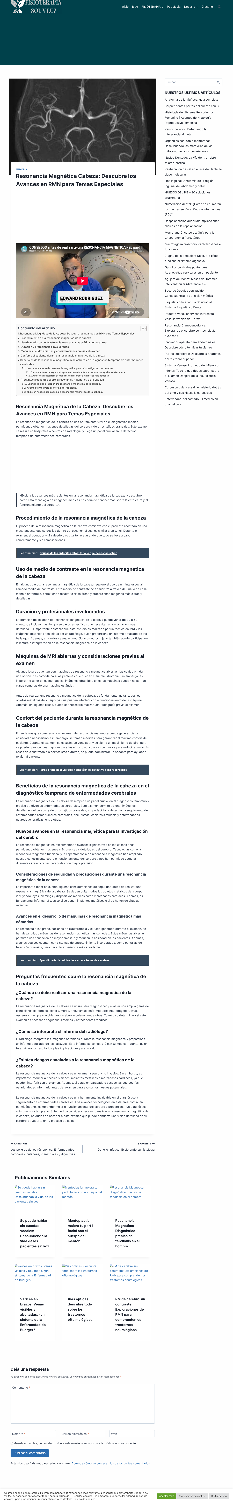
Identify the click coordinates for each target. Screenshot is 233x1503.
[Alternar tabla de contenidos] (142, 328)
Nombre (19, 1434)
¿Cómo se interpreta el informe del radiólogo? (52, 387)
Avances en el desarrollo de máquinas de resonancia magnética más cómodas (70, 375)
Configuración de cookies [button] (192, 1496)
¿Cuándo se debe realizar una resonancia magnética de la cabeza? (63, 383)
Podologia (174, 6)
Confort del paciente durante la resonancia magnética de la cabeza (63, 355)
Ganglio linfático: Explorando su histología (126, 1146)
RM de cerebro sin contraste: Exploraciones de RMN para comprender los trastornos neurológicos (130, 1314)
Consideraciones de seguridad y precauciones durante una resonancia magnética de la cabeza (78, 372)
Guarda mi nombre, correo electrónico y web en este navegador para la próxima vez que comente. (75, 1443)
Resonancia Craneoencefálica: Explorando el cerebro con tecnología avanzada (190, 331)
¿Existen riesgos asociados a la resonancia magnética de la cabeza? (65, 391)
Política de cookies (84, 1499)
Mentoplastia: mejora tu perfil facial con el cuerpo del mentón (80, 1231)
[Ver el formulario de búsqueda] (219, 7)
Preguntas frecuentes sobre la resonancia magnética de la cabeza (62, 379)
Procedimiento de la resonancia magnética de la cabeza (56, 338)
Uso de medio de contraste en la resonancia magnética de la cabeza (64, 342)
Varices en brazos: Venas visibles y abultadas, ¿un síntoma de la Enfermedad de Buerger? (33, 1314)
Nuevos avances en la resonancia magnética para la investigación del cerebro (69, 368)
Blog (135, 6)
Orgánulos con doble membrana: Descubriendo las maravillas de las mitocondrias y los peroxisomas (189, 146)
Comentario (21, 1387)
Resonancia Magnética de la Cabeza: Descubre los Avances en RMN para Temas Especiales (77, 333)
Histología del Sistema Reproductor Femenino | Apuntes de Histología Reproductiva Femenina (189, 117)
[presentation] (35, 1198)
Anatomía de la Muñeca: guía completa (191, 99)
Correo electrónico (75, 1434)
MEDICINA (21, 169)
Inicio (125, 6)
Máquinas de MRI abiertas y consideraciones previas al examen (60, 351)
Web (114, 1434)
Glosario (207, 6)
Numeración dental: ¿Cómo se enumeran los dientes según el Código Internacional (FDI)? (193, 209)
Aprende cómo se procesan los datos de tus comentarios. (111, 1463)
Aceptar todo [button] (166, 1495)
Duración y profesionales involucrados (45, 346)
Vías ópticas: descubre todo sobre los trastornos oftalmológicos (80, 1309)
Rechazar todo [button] (219, 1496)
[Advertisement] (116, 39)
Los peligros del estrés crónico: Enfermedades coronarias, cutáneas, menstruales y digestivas (43, 1149)
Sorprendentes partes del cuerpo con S (192, 106)
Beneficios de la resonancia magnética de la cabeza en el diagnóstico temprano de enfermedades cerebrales (81, 362)
